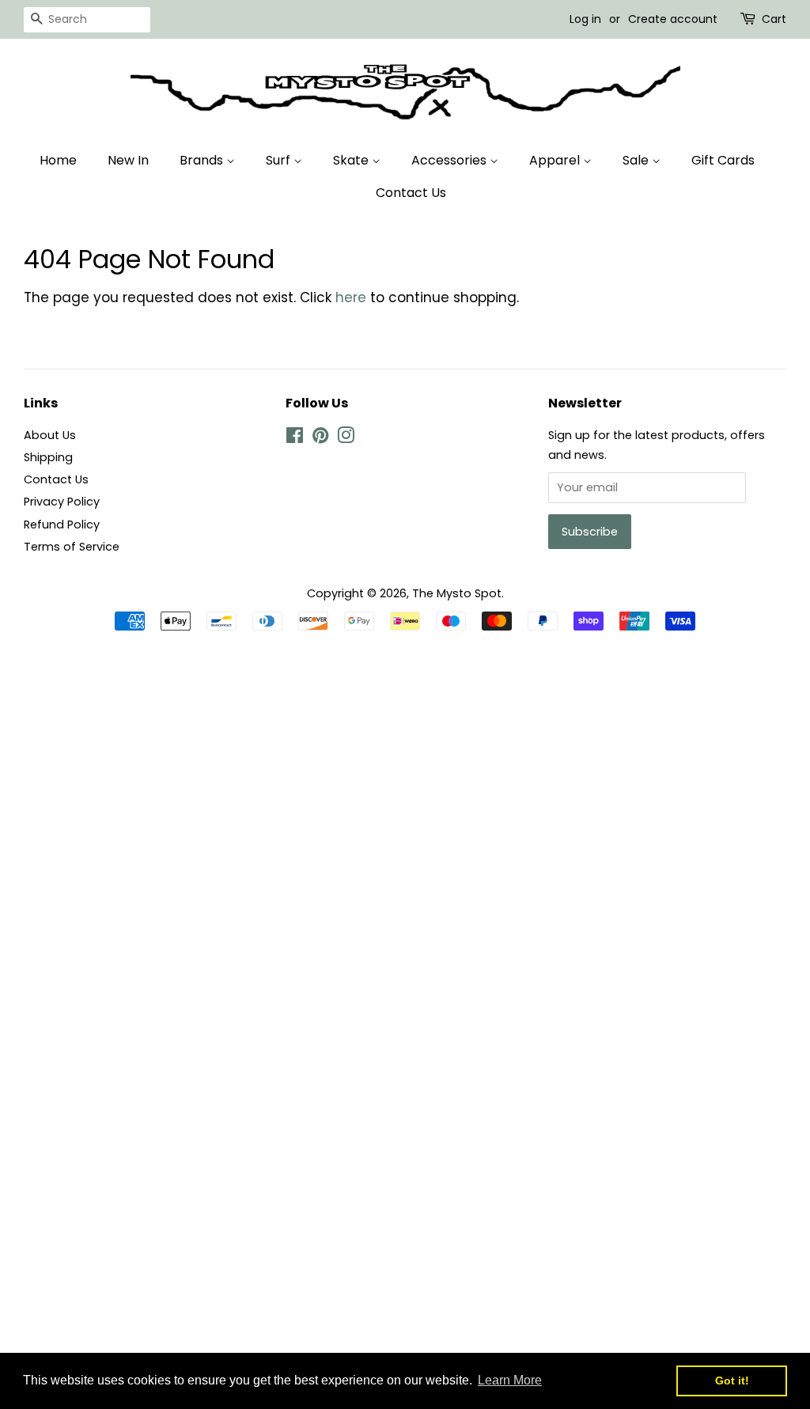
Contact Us (411, 193)
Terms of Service (71, 547)
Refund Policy (62, 524)
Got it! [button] (732, 1380)
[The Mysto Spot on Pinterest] (320, 438)
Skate (352, 160)
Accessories (450, 160)
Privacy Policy (62, 501)
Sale (637, 160)
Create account (672, 19)
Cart (774, 19)
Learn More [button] (510, 1380)
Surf (279, 160)
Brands (203, 160)
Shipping (48, 457)
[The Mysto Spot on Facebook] (295, 438)
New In (128, 160)
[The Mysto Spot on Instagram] (345, 438)
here (350, 297)
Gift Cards (723, 160)
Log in (585, 19)
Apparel (556, 160)
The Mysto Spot (457, 593)
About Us (50, 435)
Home (58, 160)
